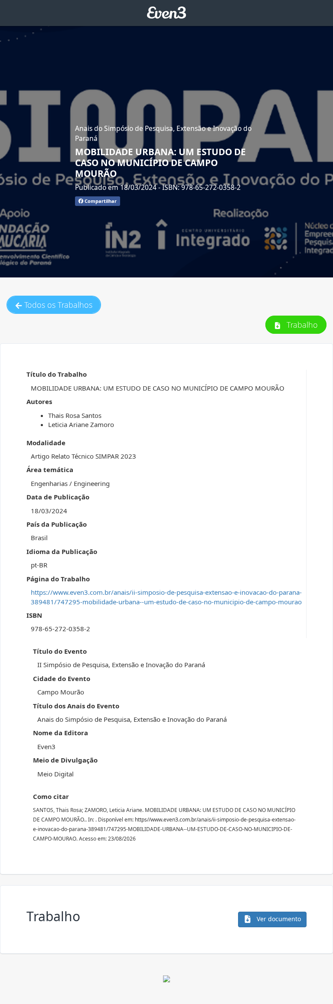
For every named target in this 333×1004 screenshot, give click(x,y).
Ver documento (278, 919)
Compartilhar (100, 201)
